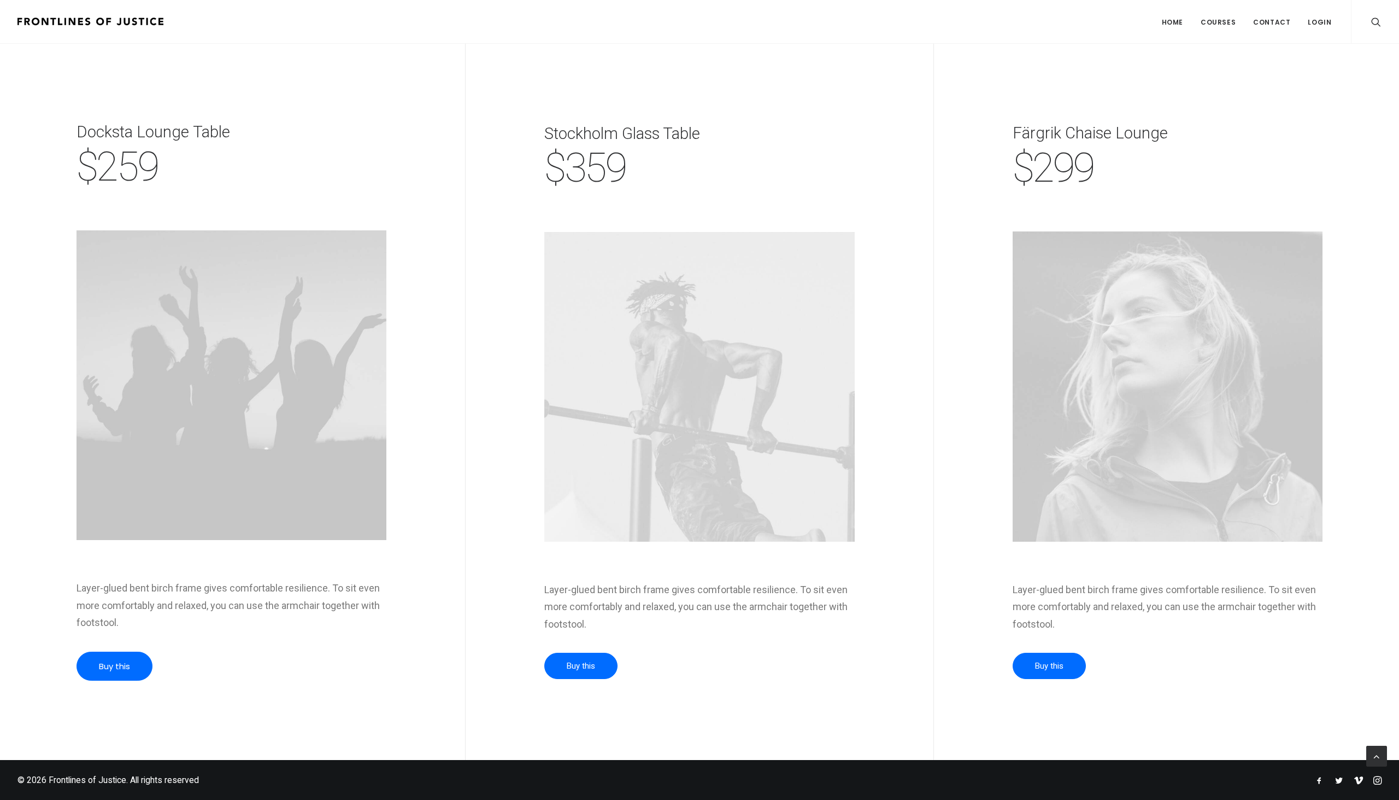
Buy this (114, 666)
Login (1319, 22)
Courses (1218, 22)
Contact (1271, 22)
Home (1172, 22)
